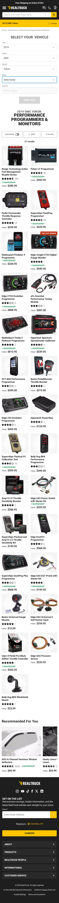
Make (4, 53)
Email (5, 809)
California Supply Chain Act (44, 890)
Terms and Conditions (36, 894)
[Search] (54, 14)
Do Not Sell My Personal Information (18, 890)
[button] (29, 844)
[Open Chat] (44, 7)
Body (4, 75)
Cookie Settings (20, 894)
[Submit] (53, 814)
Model (4, 64)
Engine (5, 86)
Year (4, 43)
